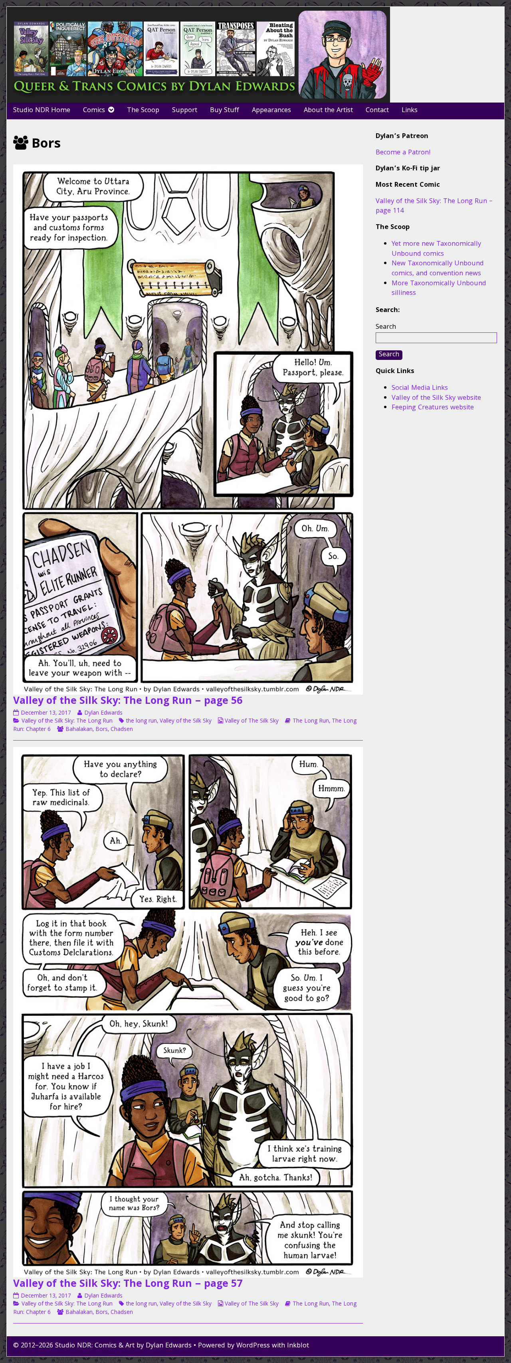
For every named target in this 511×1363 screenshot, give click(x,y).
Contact (377, 111)
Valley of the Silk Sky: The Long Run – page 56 (127, 701)
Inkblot (298, 1346)
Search (386, 327)
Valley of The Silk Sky (252, 721)
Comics (94, 111)
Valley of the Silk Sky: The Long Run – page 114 (434, 206)
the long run (141, 721)
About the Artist (328, 111)
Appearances (271, 111)
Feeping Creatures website (433, 408)
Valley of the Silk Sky (186, 721)
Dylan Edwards (103, 713)
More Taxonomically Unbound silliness (439, 289)
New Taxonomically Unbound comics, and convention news (438, 269)
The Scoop (143, 111)
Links (410, 111)
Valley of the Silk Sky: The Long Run (67, 721)
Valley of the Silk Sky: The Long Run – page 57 (127, 1284)
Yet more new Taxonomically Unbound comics (436, 249)
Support (184, 111)
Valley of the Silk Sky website (436, 398)
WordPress (253, 1346)
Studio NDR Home (41, 111)
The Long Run (311, 721)
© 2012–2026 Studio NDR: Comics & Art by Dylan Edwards (102, 1346)
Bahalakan (79, 730)
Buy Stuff (224, 111)
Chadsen (122, 730)
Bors (101, 730)
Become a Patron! (403, 153)
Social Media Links (420, 388)
